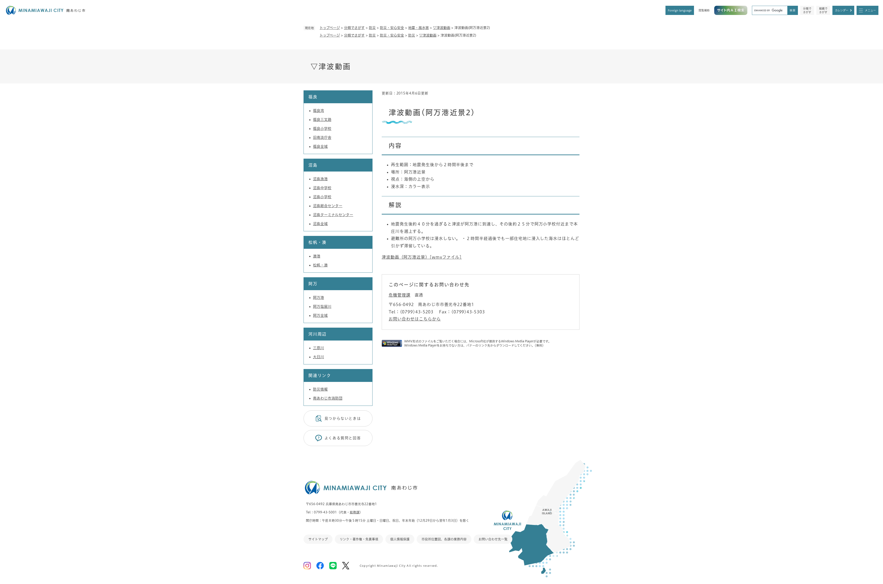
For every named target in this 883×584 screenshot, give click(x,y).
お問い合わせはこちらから (415, 319)
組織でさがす (823, 10)
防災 (372, 27)
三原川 (318, 348)
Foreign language (680, 10)
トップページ (330, 27)
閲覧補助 (704, 10)
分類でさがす (807, 10)
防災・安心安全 (392, 27)
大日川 (318, 357)
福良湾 (318, 110)
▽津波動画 (441, 27)
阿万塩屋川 (322, 306)
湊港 (316, 256)
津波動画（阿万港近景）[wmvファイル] (422, 257)
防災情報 (320, 389)
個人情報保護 (400, 539)
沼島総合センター (327, 206)
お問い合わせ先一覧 (493, 539)
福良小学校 (322, 128)
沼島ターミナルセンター (333, 215)
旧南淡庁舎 (322, 137)
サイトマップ (318, 539)
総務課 (354, 512)
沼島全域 (320, 224)
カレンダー (841, 10)
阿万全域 (320, 315)
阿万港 (318, 297)
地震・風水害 (418, 27)
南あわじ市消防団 (327, 398)
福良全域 (320, 146)
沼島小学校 (322, 197)
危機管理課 (399, 295)
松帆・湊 (320, 265)
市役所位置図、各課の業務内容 (444, 539)
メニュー (870, 10)
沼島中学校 (322, 188)
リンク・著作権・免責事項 (359, 539)
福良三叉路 (322, 119)
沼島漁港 (320, 179)
